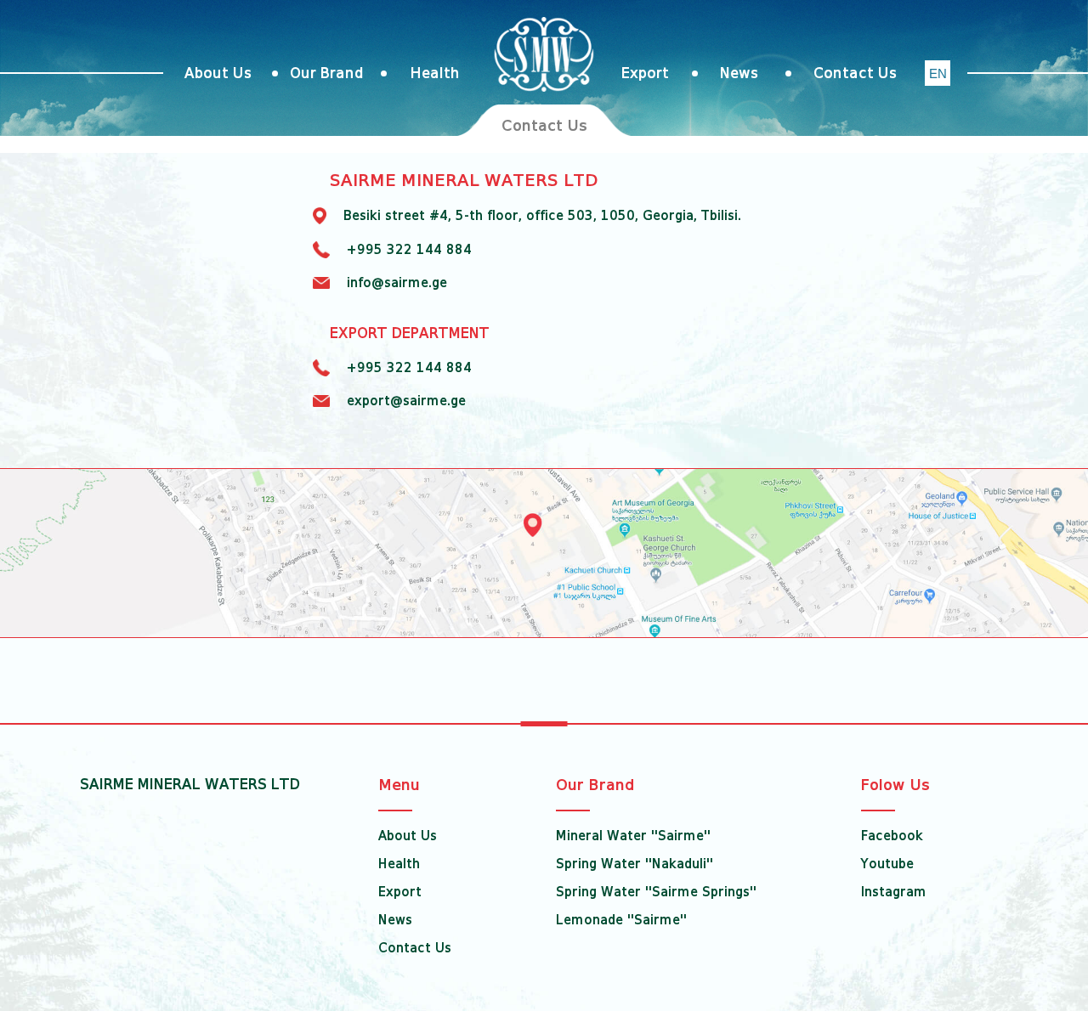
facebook (892, 836)
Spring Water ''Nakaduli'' (634, 864)
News (739, 73)
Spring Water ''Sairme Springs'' (656, 892)
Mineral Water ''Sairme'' (633, 836)
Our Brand (327, 73)
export (645, 73)
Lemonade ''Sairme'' (621, 920)
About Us (218, 73)
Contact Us (855, 73)
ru (938, 74)
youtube (887, 864)
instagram (893, 892)
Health (435, 73)
